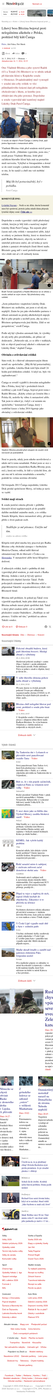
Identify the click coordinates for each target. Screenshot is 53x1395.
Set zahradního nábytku (15, 1347)
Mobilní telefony (36, 1352)
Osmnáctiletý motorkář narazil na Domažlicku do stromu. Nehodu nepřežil (45, 1099)
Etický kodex (27, 1378)
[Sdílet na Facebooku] (46, 626)
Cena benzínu (34, 1329)
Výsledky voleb (8, 1247)
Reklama (27, 1375)
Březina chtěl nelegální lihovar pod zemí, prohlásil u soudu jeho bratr (33, 705)
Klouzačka (36, 1342)
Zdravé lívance (34, 1276)
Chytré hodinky (37, 1361)
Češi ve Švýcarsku (10, 1309)
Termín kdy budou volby (12, 1251)
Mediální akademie (11, 1378)
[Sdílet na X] (50, 626)
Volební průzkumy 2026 (12, 1243)
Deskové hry (12, 1361)
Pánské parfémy (25, 1365)
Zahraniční (20, 791)
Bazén (23, 1338)
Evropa (19, 959)
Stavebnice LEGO (11, 1356)
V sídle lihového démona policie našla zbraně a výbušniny (32, 679)
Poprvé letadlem (9, 1302)
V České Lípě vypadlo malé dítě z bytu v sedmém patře (32, 925)
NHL (4, 1288)
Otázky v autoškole (36, 1313)
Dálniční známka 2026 (37, 1302)
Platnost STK (33, 1317)
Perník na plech (34, 1288)
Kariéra (36, 1375)
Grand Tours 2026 (36, 1259)
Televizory (24, 1361)
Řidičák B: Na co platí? (37, 1309)
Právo (4, 44)
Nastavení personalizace (34, 1381)
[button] (26, 123)
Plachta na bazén (36, 1338)
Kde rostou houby (18, 1329)
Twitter (18, 1375)
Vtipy (18, 847)
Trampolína (15, 1342)
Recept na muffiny (36, 1272)
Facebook (9, 1375)
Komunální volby (9, 1259)
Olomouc (31, 635)
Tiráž (44, 1375)
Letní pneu (42, 1356)
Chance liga (7, 1269)
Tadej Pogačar (34, 1251)
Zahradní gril (32, 1347)
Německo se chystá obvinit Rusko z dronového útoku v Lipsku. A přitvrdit (7, 1100)
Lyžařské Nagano (9, 205)
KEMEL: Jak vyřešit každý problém (29, 842)
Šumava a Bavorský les (12, 1305)
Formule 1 (6, 1284)
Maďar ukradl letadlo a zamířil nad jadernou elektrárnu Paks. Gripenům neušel (33, 952)
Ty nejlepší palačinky (37, 1269)
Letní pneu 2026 (35, 1298)
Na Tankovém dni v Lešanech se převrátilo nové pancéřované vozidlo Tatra (32, 755)
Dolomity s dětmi (9, 1317)
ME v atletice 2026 (10, 1280)
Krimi (18, 762)
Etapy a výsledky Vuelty (38, 1243)
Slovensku (7, 557)
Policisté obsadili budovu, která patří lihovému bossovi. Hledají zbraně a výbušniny (31, 651)
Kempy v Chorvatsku (11, 1298)
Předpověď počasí (39, 1324)
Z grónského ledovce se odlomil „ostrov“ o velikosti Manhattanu (25, 1099)
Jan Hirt (31, 1247)
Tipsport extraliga (9, 1276)
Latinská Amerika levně (12, 1313)
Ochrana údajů (41, 1378)
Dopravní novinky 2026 (38, 1305)
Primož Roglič (34, 1255)
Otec (22, 635)
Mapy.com (24, 1324)
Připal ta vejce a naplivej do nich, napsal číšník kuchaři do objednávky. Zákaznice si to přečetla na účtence (32, 898)
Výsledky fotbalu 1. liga (12, 1272)
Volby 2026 (7, 1239)
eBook (7, 53)
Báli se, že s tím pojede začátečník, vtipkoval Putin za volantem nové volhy (33, 784)
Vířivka (43, 1347)
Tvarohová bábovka (36, 1280)
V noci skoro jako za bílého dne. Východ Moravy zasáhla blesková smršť (32, 814)
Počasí (18, 821)
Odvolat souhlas (15, 1381)
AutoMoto (20, 874)
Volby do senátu (9, 1255)
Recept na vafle (34, 1284)
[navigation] (3, 4)
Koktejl (19, 906)
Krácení (41, 635)
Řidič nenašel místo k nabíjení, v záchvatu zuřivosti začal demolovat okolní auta (31, 867)
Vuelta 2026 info (35, 1239)
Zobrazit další (25, 734)
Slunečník (26, 1342)
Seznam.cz (37, 4)
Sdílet (17, 53)
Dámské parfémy (28, 1356)
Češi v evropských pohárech (25, 1333)
